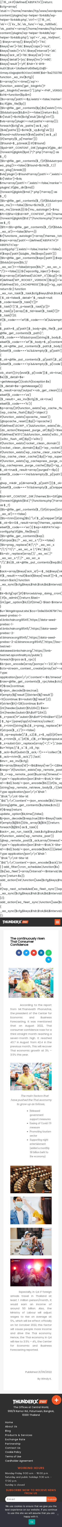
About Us (11, 1426)
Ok (32, 1522)
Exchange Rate (15, 1439)
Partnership (13, 1443)
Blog (8, 1431)
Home (9, 1422)
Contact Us (12, 1448)
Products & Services (18, 1435)
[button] (57, 922)
